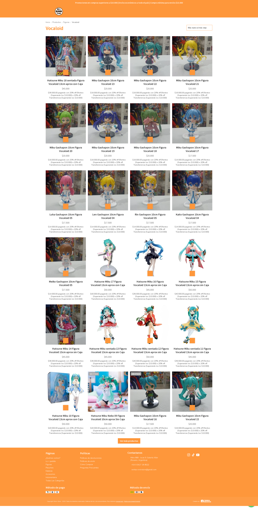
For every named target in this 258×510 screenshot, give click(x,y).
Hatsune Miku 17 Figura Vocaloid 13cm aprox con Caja (108, 283)
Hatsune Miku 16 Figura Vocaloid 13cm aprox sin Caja (150, 283)
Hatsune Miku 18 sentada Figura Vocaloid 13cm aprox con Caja (65, 82)
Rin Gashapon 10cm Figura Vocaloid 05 (150, 216)
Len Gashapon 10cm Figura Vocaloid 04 (108, 216)
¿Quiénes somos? (53, 458)
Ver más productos (129, 441)
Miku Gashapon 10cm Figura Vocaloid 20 (66, 149)
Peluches (49, 467)
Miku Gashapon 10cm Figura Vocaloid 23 (108, 82)
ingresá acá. (119, 501)
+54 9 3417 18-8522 (140, 464)
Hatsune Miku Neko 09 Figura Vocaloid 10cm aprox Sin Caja (108, 417)
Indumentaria (51, 477)
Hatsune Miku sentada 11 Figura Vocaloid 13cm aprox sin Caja (192, 350)
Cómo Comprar (86, 464)
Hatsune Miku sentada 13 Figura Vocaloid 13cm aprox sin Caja (108, 350)
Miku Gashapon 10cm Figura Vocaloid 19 (108, 149)
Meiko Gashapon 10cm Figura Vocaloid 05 (66, 283)
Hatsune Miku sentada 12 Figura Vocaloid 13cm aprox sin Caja (150, 350)
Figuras (67, 22)
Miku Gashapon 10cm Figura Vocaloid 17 (192, 149)
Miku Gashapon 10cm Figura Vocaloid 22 (150, 82)
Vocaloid (75, 22)
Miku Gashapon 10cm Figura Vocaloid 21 (192, 82)
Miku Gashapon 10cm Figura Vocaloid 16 (150, 417)
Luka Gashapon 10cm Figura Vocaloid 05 (65, 216)
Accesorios (50, 474)
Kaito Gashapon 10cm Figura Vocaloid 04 (192, 216)
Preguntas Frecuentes (89, 467)
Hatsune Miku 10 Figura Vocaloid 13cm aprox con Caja (66, 417)
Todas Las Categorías (55, 480)
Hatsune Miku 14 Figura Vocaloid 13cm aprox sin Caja (65, 350)
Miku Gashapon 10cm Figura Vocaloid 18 (150, 149)
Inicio (49, 22)
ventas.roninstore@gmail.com (143, 469)
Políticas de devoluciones (91, 458)
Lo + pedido (51, 461)
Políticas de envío (87, 461)
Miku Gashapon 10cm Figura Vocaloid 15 (192, 417)
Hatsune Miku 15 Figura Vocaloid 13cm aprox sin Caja (192, 283)
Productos (57, 22)
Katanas (49, 471)
